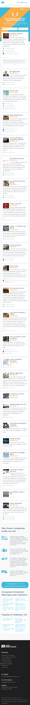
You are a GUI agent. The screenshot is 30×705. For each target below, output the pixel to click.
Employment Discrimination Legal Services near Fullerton (20, 620)
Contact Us (5, 667)
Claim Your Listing (7, 662)
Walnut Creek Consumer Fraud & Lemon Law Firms (20, 604)
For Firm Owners (6, 660)
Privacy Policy (22, 701)
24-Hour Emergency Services (10, 28)
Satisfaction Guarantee (8, 655)
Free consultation (24, 28)
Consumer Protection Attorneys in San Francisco (8, 604)
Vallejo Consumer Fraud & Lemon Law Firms (20, 600)
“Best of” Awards (7, 664)
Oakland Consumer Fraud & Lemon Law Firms (20, 609)
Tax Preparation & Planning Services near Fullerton (20, 630)
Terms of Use (4, 703)
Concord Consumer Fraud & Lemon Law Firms (8, 609)
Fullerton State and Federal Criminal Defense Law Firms (20, 626)
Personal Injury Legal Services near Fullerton (8, 626)
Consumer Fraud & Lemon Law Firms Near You (8, 600)
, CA (24, 614)
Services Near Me (6, 658)
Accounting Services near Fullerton (8, 619)
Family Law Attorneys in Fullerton (8, 629)
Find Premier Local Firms (9, 657)
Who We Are (5, 665)
